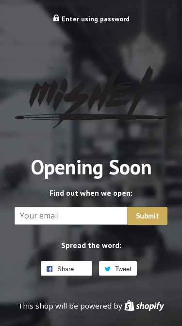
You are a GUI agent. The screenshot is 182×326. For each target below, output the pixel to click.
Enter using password (95, 19)
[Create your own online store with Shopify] (144, 305)
